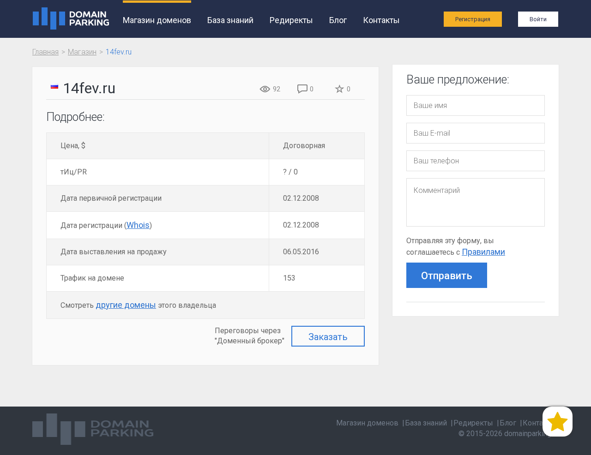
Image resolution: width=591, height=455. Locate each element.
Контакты (381, 20)
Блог (338, 20)
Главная (45, 52)
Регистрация (472, 19)
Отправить (446, 275)
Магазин (82, 52)
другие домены (126, 305)
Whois (138, 225)
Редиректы (291, 20)
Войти (538, 19)
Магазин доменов (157, 20)
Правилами (483, 252)
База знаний (230, 20)
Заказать (328, 336)
